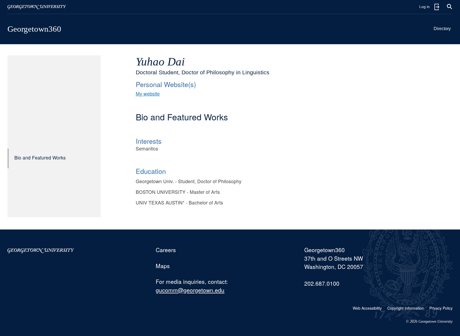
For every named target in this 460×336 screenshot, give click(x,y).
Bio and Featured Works (40, 157)
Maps (163, 266)
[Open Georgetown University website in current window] (36, 7)
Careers (166, 250)
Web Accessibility (367, 308)
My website (148, 93)
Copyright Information (405, 308)
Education (151, 171)
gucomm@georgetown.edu (190, 290)
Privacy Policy (441, 308)
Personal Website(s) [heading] (166, 84)
